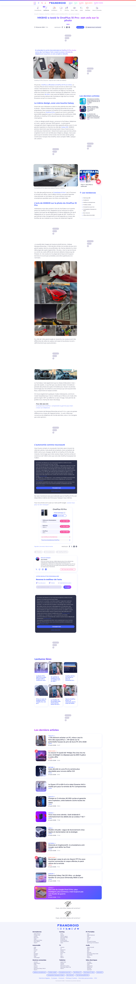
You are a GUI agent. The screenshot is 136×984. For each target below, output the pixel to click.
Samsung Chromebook (93, 942)
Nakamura (89, 967)
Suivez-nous (80, 27)
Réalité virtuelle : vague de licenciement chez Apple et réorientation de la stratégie (66, 831)
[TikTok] (75, 929)
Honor (88, 939)
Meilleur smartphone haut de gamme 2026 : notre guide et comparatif (93, 108)
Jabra (88, 949)
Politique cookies (40, 485)
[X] (58, 929)
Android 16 (99, 972)
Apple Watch (37, 963)
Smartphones (50, 552)
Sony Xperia (37, 941)
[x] (36, 569)
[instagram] (42, 569)
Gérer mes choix (55, 491)
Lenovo (89, 937)
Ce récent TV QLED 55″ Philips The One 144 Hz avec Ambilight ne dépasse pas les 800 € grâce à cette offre (67, 755)
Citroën (35, 949)
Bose (88, 948)
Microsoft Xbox (64, 937)
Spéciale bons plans (65, 583)
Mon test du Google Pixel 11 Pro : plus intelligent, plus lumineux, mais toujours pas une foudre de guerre (65, 892)
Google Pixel (37, 935)
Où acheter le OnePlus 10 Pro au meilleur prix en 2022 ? (55, 679)
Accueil (36, 14)
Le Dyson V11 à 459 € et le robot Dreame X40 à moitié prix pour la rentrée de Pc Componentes (41, 678)
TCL (61, 955)
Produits (39, 552)
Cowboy (89, 962)
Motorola (36, 937)
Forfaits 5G (86, 200)
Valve (61, 942)
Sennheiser (90, 955)
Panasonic (63, 949)
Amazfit (36, 962)
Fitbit (35, 964)
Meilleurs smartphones (89, 202)
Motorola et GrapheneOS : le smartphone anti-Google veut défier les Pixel (66, 846)
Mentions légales (44, 978)
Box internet (86, 213)
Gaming (61, 932)
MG (34, 952)
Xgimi (61, 956)
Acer (88, 933)
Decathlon (89, 963)
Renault (36, 955)
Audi (35, 947)
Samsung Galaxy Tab (65, 967)
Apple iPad (63, 962)
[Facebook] (64, 929)
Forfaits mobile (87, 204)
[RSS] (66, 929)
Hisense (62, 947)
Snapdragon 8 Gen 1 (59, 192)
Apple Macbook (91, 935)
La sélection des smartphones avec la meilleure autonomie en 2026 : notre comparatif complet (93, 116)
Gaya (88, 964)
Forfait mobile (98, 3)
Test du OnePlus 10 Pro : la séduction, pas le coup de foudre (70, 701)
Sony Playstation (64, 941)
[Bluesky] (78, 929)
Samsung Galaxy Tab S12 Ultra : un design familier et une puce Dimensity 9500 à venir (65, 876)
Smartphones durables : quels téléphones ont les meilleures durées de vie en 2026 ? (93, 100)
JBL (88, 951)
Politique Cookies (71, 978)
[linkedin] (46, 569)
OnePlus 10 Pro (60, 509)
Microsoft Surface (91, 941)
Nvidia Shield (63, 940)
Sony (61, 953)
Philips (62, 951)
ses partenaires (39, 480)
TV (60, 945)
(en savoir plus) (43, 476)
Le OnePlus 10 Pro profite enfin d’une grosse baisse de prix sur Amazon (56, 702)
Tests (75, 3)
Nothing (89, 952)
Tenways (89, 968)
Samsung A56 (86, 198)
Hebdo (53, 583)
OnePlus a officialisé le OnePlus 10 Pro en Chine (56, 85)
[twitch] (39, 569)
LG (61, 948)
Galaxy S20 (64, 127)
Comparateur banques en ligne (55, 975)
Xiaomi (35, 942)
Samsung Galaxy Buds (92, 953)
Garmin (36, 966)
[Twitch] (72, 929)
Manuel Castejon (46, 557)
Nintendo (62, 939)
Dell (88, 936)
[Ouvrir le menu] (34, 3)
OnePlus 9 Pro (50, 112)
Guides (81, 3)
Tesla (35, 956)
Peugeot (36, 953)
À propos (54, 978)
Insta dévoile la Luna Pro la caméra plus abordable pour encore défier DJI (64, 770)
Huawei (35, 936)
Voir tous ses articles (67, 569)
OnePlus (47, 14)
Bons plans (88, 3)
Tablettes (62, 960)
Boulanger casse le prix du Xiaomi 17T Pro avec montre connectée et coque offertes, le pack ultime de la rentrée (66, 861)
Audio (88, 945)
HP (88, 940)
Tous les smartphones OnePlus (50, 540)
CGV (95, 978)
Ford (35, 951)
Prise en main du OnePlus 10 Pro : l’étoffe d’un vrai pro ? (41, 701)
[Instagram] (61, 929)
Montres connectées (39, 960)
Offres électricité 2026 (89, 215)
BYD (35, 948)
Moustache (90, 966)
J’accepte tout (56, 488)
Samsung (62, 952)
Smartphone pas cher (88, 207)
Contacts (61, 978)
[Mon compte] (45, 3)
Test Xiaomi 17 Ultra (89, 972)
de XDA (47, 94)
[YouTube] (69, 929)
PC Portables (90, 932)
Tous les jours (41, 583)
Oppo (35, 939)
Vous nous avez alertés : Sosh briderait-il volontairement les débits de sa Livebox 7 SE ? (66, 816)
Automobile (36, 945)
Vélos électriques (91, 960)
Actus (70, 3)
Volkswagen (37, 957)
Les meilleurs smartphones (49, 537)
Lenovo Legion (64, 936)
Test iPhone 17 (77, 972)
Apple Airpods (90, 947)
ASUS (61, 933)
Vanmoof (89, 969)
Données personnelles (85, 978)
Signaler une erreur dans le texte (43, 546)
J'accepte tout (56, 626)
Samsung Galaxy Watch (40, 968)
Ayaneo (62, 935)
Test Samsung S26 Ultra (82, 975)
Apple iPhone (37, 933)
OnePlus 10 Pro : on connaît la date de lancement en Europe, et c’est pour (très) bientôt (70, 678)
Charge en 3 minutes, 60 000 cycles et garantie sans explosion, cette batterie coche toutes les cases (67, 800)
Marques (41, 14)
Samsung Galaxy (38, 940)
